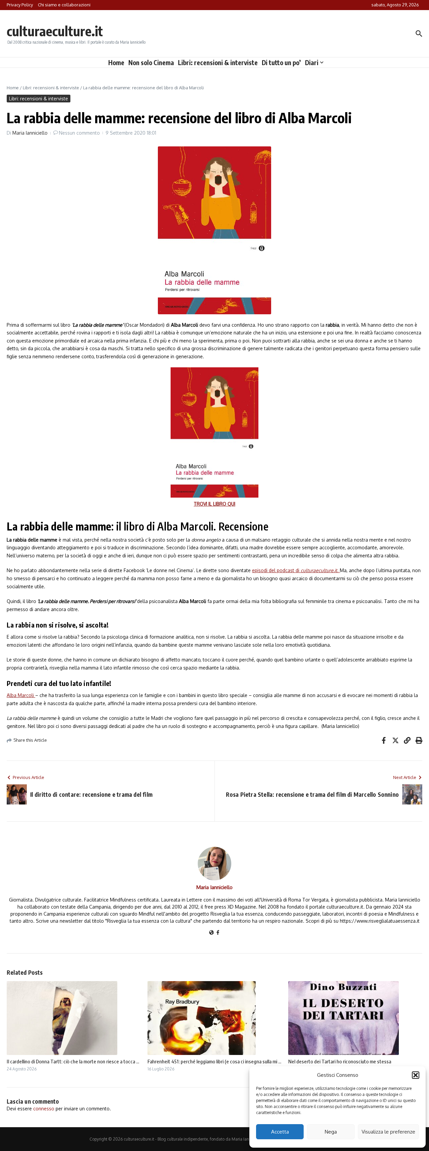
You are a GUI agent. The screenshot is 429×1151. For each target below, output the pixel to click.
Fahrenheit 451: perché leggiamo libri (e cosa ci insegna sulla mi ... (214, 1061)
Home (116, 62)
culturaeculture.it (55, 30)
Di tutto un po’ (281, 62)
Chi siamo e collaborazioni (64, 4)
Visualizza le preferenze (388, 1132)
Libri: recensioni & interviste (218, 62)
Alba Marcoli (21, 695)
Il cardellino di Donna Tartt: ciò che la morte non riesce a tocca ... (73, 1061)
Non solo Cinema (151, 62)
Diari (311, 62)
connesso (43, 1108)
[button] (415, 1075)
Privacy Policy (20, 4)
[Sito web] (211, 933)
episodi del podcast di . (296, 570)
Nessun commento (79, 133)
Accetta (280, 1132)
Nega (331, 1132)
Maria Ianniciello (30, 133)
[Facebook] (218, 933)
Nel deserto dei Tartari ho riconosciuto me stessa (339, 1061)
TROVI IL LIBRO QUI (214, 504)
